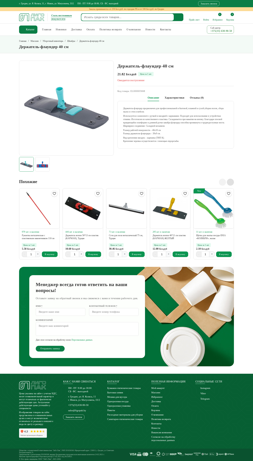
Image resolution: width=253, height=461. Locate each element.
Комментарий (44, 320)
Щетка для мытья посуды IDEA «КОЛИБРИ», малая (211, 237)
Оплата (155, 405)
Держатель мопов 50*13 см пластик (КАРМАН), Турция (82, 237)
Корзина (155, 410)
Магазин (155, 392)
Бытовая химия (115, 392)
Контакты (156, 423)
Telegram (205, 398)
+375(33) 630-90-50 (78, 405)
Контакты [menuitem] (165, 29)
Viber (203, 393)
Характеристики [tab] (174, 97)
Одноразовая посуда (118, 401)
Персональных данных (81, 340)
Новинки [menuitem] (61, 29)
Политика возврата (161, 419)
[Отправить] (178, 17)
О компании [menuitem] (133, 29)
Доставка (156, 401)
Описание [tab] (153, 97)
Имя (39, 306)
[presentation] (222, 182)
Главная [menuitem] (46, 29)
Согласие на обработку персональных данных (163, 438)
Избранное (157, 397)
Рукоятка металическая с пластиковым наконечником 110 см (38, 237)
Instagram (205, 388)
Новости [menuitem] (150, 29)
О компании (157, 414)
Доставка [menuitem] (76, 29)
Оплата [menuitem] (90, 29)
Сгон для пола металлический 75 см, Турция (126, 237)
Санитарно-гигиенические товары (125, 419)
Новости (155, 428)
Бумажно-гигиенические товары (124, 388)
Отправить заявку (50, 348)
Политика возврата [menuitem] (110, 29)
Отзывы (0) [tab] (197, 97)
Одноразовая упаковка (119, 405)
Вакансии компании (161, 432)
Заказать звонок (209, 3)
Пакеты (111, 410)
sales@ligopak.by (77, 410)
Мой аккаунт (158, 388)
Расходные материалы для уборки (125, 414)
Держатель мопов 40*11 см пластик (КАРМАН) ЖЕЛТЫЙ (169, 237)
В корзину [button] (50, 254)
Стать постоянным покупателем (61, 17)
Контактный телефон (103, 306)
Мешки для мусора (117, 397)
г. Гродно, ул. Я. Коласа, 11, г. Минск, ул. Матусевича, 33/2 (46, 3)
